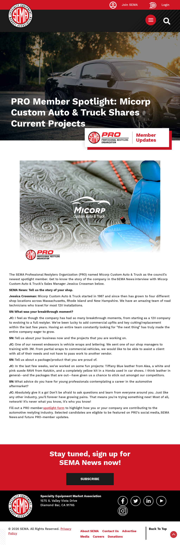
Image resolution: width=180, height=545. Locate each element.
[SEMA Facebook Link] (123, 501)
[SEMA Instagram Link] (123, 511)
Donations (115, 536)
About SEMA (89, 531)
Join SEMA (130, 5)
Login (165, 5)
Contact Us (110, 531)
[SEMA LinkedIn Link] (148, 501)
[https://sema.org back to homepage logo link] (169, 21)
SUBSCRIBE (90, 479)
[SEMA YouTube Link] (161, 501)
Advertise (129, 531)
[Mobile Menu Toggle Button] (150, 20)
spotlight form (53, 408)
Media (84, 536)
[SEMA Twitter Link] (136, 501)
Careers (98, 536)
